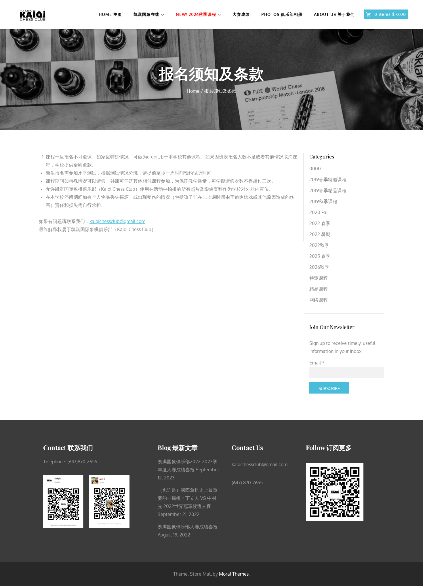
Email (317, 363)
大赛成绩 (241, 14)
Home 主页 (110, 14)
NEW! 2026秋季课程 (196, 14)
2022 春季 (319, 223)
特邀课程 (318, 278)
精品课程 (318, 289)
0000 (315, 168)
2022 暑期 (319, 234)
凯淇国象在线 (146, 14)
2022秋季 (319, 245)
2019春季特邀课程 (327, 179)
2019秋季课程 (323, 201)
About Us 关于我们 (334, 14)
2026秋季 (319, 267)
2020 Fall (319, 212)
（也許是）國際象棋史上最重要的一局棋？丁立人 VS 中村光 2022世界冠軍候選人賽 (188, 498)
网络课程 (318, 300)
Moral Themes (234, 574)
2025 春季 (319, 256)
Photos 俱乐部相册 (281, 14)
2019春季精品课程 (327, 190)
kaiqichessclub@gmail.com (117, 221)
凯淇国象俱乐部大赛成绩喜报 (188, 527)
